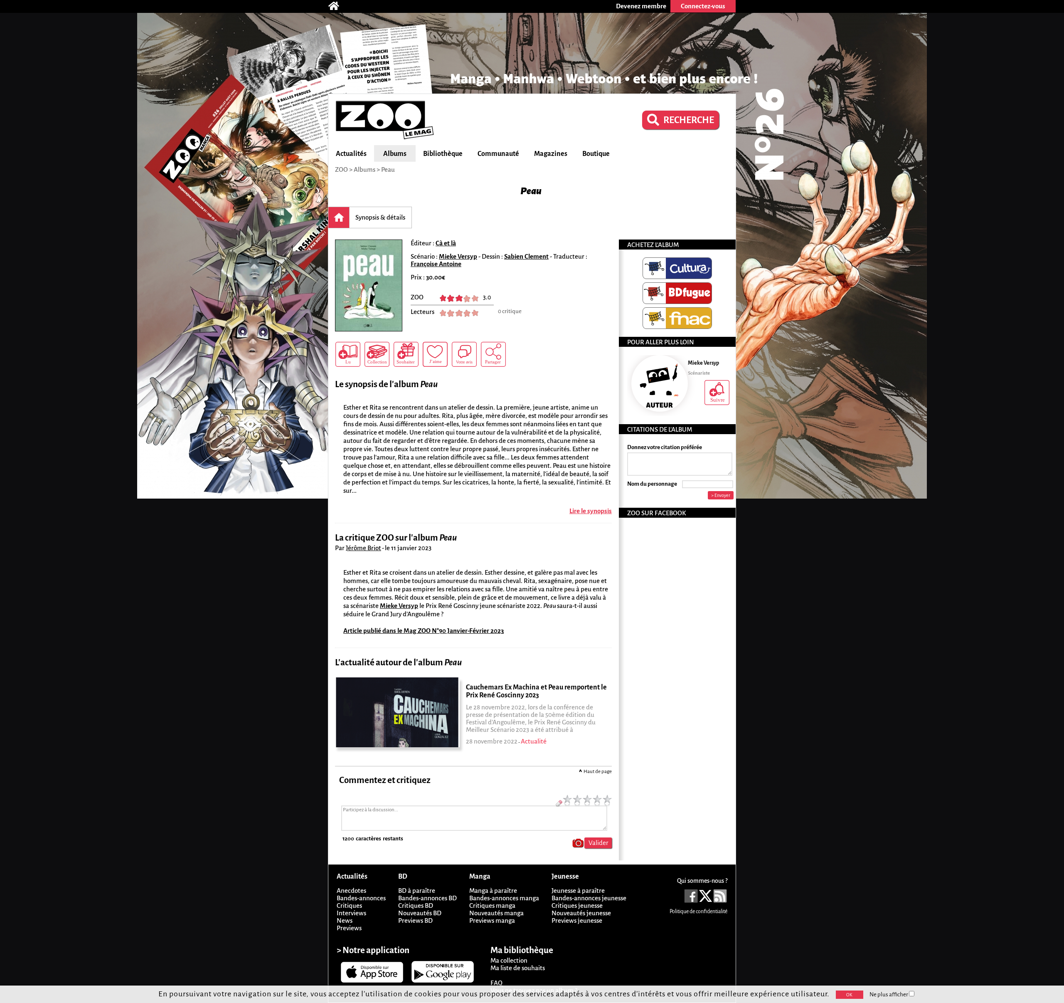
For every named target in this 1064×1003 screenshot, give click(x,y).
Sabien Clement (526, 256)
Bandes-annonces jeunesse (589, 898)
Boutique (596, 154)
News (344, 920)
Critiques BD (415, 905)
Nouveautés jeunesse (581, 913)
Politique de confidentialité (698, 911)
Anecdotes (351, 890)
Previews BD (415, 920)
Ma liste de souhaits (517, 967)
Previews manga (492, 920)
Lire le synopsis (590, 510)
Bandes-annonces (361, 898)
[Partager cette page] (493, 354)
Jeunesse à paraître (578, 890)
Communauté (498, 154)
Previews (349, 927)
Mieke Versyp (458, 256)
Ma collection (508, 960)
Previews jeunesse (577, 920)
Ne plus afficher (889, 994)
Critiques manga (492, 905)
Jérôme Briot (363, 547)
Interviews (351, 913)
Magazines (550, 154)
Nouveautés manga (496, 913)
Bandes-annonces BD (427, 898)
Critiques (349, 905)
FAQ (496, 982)
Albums (394, 154)
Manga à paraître (493, 890)
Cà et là (446, 243)
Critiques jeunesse (577, 905)
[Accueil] (337, 6)
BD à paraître (416, 890)
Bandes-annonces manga (504, 898)
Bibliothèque (443, 154)
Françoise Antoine (436, 263)
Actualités (351, 154)
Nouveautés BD (419, 913)
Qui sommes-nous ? (702, 880)
